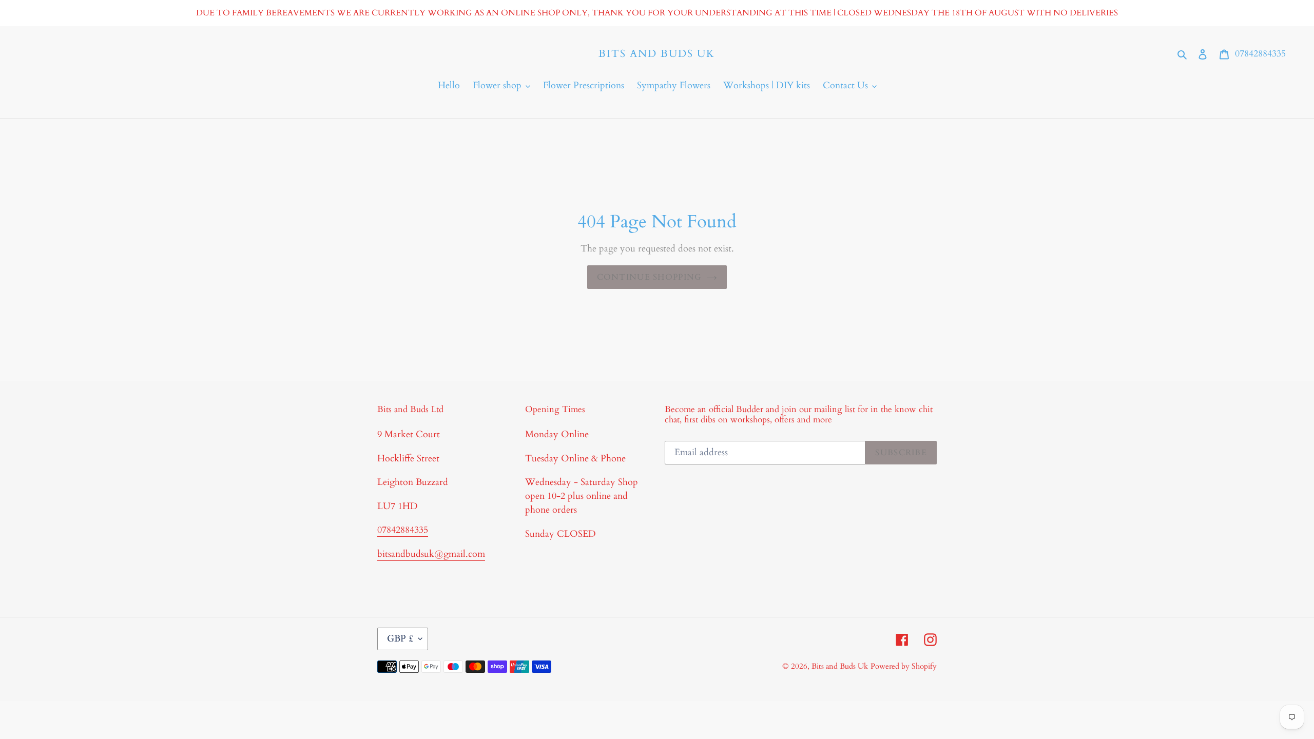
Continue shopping (649, 277)
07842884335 (1260, 53)
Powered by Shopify (904, 666)
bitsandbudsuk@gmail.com (431, 554)
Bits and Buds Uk (656, 54)
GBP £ (400, 638)
